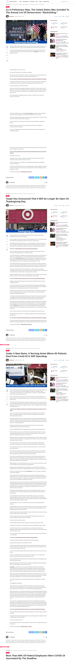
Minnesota (16, 305)
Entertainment (58, 51)
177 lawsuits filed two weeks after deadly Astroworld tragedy (26, 248)
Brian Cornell (19, 258)
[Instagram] (64, 27)
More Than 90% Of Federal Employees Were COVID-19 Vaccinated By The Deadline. (30, 79)
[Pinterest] (55, 27)
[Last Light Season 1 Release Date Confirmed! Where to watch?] (52, 55)
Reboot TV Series (66, 37)
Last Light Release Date (64, 55)
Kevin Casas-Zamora (29, 113)
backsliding (36, 51)
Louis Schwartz (29, 471)
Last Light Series (65, 400)
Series (57, 401)
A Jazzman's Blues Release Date (61, 393)
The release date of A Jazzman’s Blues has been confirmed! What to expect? (62, 46)
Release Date (58, 386)
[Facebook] (55, 24)
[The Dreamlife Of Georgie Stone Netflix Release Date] (52, 41)
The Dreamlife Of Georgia (65, 386)
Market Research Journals (26, 171)
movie (62, 51)
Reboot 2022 (65, 379)
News (9, 4)
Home (7, 4)
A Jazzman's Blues (59, 48)
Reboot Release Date (59, 37)
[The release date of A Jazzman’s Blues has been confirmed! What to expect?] (52, 47)
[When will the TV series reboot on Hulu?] (52, 35)
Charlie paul (12, 16)
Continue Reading (4, 344)
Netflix (64, 385)
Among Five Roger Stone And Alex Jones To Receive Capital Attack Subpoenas (29, 278)
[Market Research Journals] (12, 1)
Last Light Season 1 (59, 400)
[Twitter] (64, 24)
